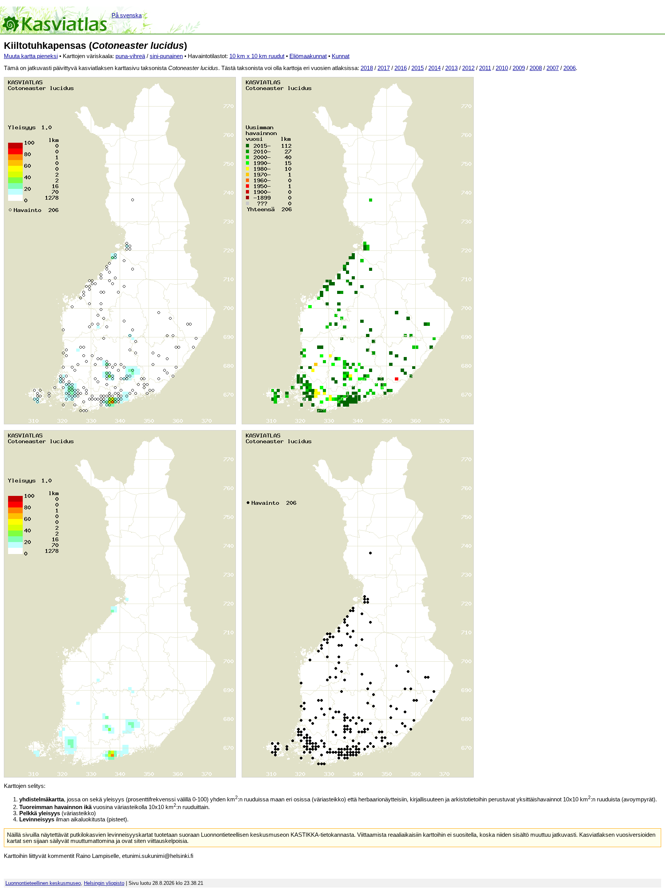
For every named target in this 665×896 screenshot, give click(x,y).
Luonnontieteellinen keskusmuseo (43, 883)
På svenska (127, 15)
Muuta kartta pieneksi (31, 56)
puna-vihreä (130, 56)
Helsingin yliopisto (104, 883)
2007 (552, 68)
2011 (485, 68)
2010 (502, 68)
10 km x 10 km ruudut (256, 56)
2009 (519, 68)
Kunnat (340, 56)
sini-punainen (166, 56)
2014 (434, 68)
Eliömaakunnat (308, 56)
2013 (451, 68)
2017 (384, 68)
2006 (569, 68)
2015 (417, 68)
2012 (468, 68)
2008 (536, 68)
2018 (367, 68)
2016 (400, 68)
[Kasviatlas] (55, 20)
